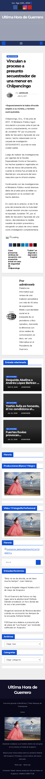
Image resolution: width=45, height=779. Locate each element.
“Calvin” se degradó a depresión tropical (32, 253)
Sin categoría (12, 56)
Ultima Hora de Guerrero (22, 17)
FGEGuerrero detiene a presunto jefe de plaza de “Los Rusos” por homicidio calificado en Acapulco (22, 625)
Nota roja (18, 765)
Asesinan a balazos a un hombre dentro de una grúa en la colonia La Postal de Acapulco (22, 745)
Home (22, 712)
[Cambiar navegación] (21, 43)
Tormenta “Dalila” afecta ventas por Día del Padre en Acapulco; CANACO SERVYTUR (23, 772)
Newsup (36, 703)
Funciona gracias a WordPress (15, 703)
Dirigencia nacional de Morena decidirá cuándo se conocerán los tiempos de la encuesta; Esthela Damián (22, 613)
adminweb (23, 93)
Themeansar (22, 706)
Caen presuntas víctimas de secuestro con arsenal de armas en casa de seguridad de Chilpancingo (14, 259)
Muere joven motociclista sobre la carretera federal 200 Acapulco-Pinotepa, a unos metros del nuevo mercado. (22, 756)
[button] (37, 43)
